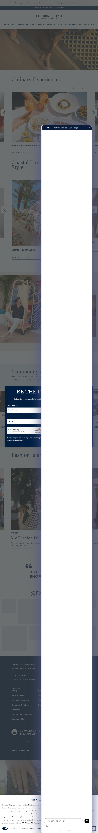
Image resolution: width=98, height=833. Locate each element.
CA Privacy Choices (30, 823)
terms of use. (18, 440)
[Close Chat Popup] (90, 127)
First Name (12, 405)
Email (9, 417)
